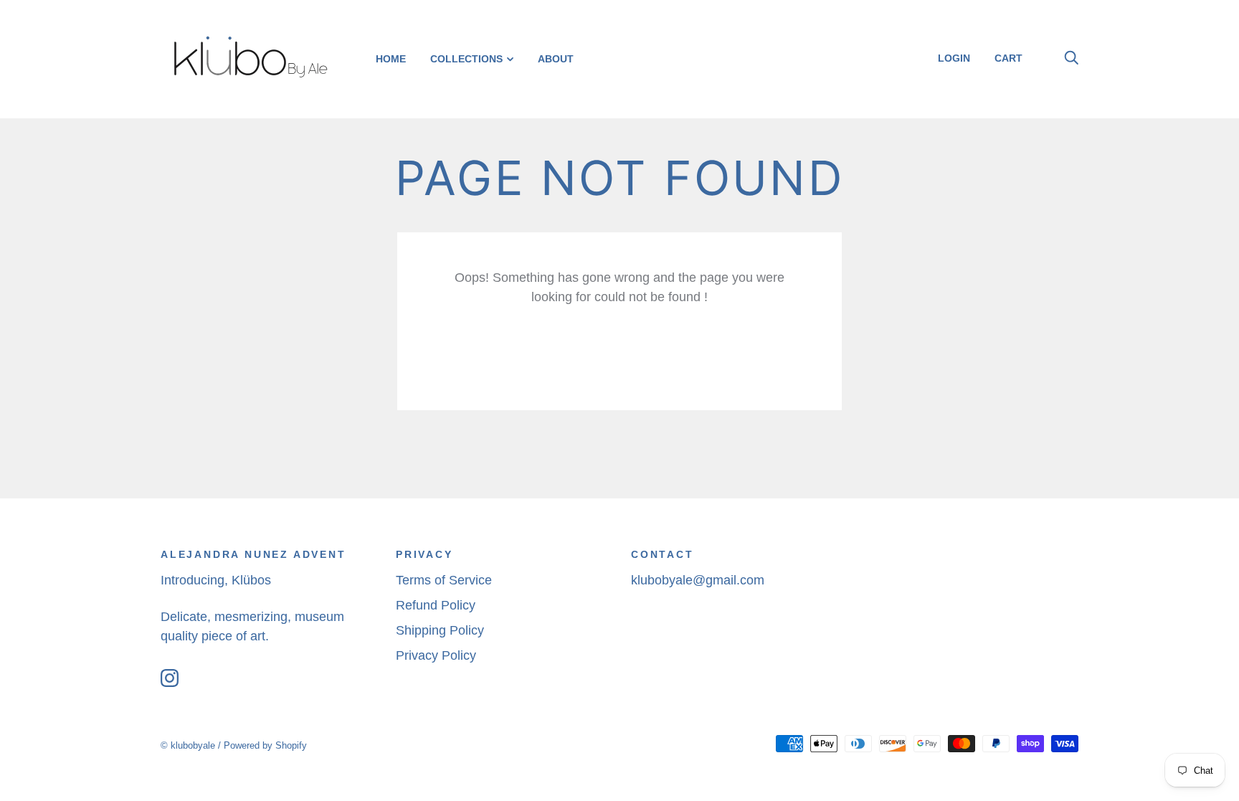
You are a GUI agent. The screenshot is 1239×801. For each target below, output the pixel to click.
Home (391, 59)
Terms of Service (444, 580)
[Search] (1071, 58)
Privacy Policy (436, 655)
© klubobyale (188, 745)
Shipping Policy (440, 630)
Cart (1013, 58)
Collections (466, 59)
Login (954, 58)
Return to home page (619, 353)
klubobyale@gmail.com (697, 580)
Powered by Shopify (265, 745)
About (556, 59)
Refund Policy (435, 605)
